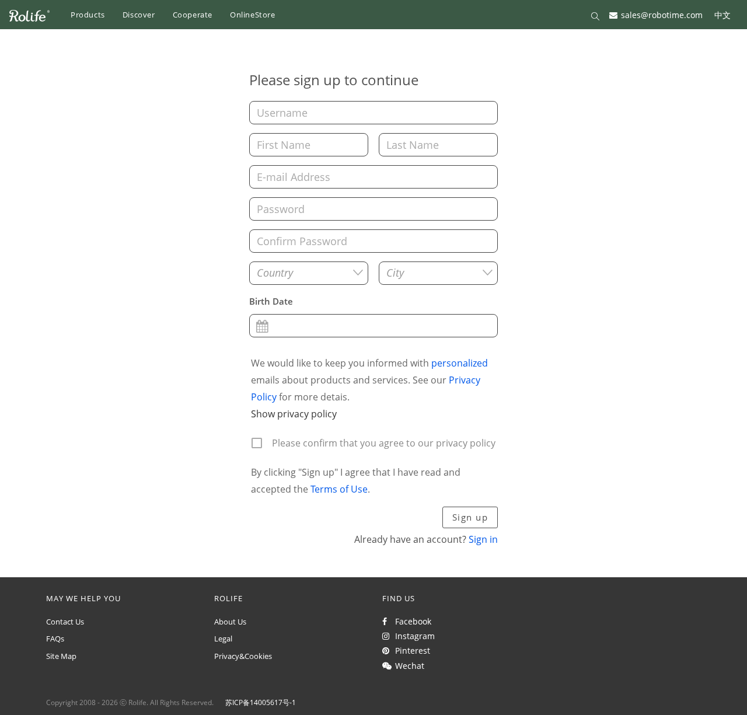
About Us (230, 621)
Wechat (407, 665)
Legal (223, 638)
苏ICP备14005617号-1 (260, 702)
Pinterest (410, 650)
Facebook (410, 621)
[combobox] (308, 273)
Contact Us (65, 621)
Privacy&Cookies (243, 656)
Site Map (61, 656)
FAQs (55, 638)
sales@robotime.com (662, 14)
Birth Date (271, 301)
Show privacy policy (294, 413)
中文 (722, 14)
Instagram (412, 635)
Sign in (483, 539)
